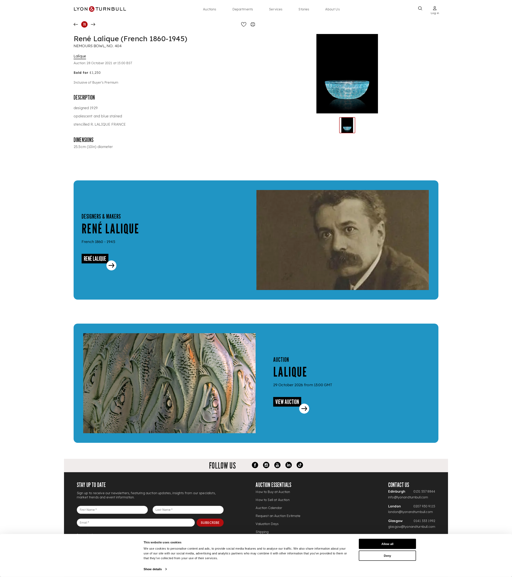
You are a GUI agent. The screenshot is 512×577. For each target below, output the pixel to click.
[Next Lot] (93, 24)
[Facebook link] (255, 465)
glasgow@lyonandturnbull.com (411, 527)
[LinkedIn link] (288, 465)
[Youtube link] (277, 465)
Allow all (387, 544)
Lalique (80, 56)
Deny (387, 555)
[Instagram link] (266, 465)
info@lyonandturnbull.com (408, 497)
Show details (153, 569)
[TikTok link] (300, 465)
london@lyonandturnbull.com (410, 512)
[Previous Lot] (76, 24)
